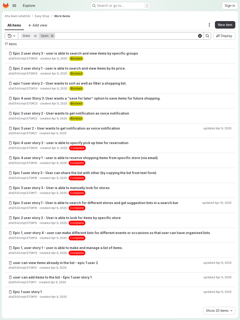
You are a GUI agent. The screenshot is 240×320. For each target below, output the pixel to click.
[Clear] (200, 36)
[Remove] (52, 36)
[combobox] (219, 310)
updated (217, 128)
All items (14, 25)
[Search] (207, 36)
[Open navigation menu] (14, 5)
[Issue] (10, 53)
